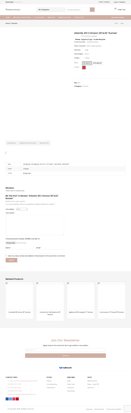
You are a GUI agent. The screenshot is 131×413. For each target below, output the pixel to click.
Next (122, 23)
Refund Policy (99, 409)
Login (69, 381)
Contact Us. (18, 2)
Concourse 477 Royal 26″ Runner (111, 312)
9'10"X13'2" (65, 164)
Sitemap (89, 409)
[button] (119, 9)
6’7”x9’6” (50, 164)
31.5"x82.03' (35, 164)
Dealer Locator (64, 17)
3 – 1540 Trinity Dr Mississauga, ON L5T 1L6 (22, 381)
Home (8, 17)
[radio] (87, 63)
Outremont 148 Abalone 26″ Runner (50, 313)
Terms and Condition (113, 409)
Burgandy (27, 173)
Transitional (51, 388)
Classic (26, 169)
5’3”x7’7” (43, 164)
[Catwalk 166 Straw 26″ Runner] (19, 295)
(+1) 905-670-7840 (15, 391)
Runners (14, 23)
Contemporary (52, 384)
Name (8, 248)
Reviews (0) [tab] (44, 143)
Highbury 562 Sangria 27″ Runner (81, 312)
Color (76, 67)
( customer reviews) (89, 36)
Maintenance (92, 381)
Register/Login (86, 39)
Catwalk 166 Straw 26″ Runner (19, 312)
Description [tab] (11, 143)
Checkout (70, 388)
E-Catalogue (39, 17)
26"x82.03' (26, 164)
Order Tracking (104, 2)
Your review (10, 213)
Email (38, 248)
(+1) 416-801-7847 (14, 388)
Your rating (10, 209)
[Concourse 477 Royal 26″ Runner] (111, 295)
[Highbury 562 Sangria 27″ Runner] (81, 295)
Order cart (71, 384)
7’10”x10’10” (57, 164)
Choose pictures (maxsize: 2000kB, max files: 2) (23, 239)
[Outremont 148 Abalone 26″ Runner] (50, 295)
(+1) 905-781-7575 (14, 384)
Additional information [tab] (27, 143)
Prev (116, 23)
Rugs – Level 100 (93, 384)
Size (76, 62)
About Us (51, 17)
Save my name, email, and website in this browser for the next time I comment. (36, 256)
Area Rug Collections (22, 17)
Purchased (71, 391)
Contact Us (79, 17)
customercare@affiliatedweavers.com (22, 394)
